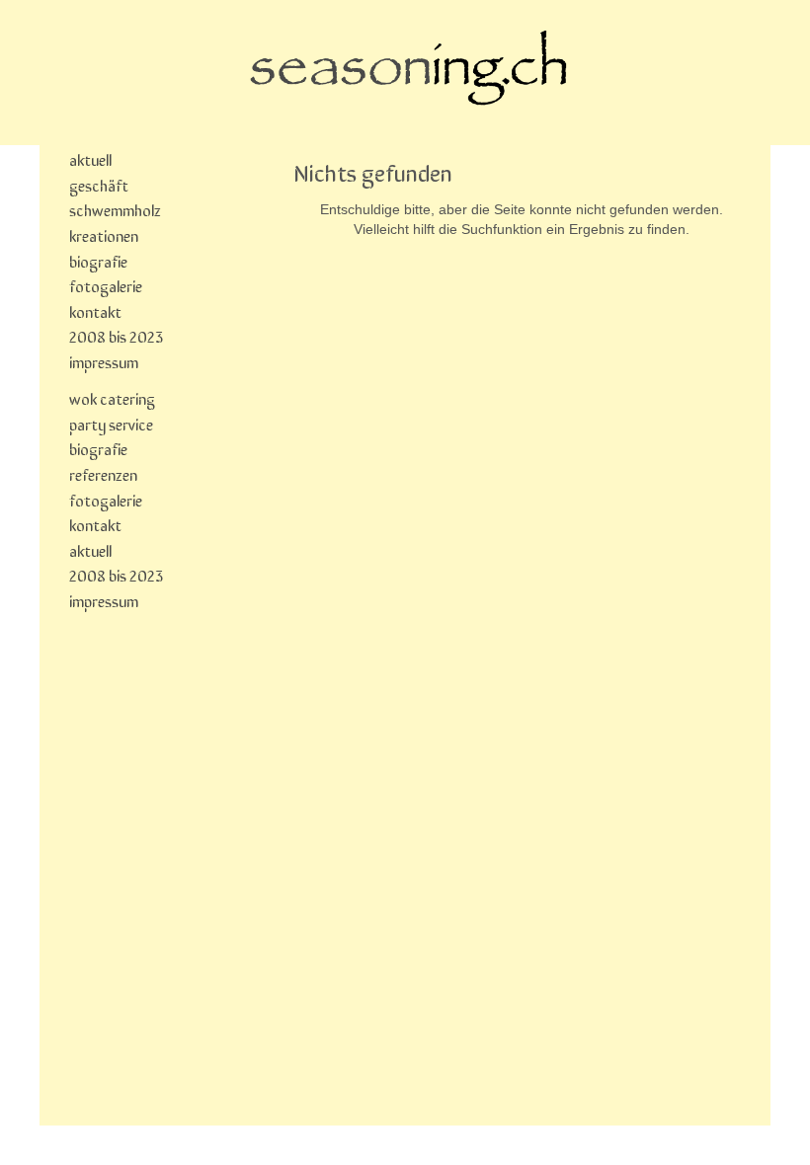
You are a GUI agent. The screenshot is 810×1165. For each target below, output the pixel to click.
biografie (98, 260)
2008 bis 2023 (116, 336)
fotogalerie (105, 285)
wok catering (112, 398)
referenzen (103, 474)
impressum (103, 361)
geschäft (98, 184)
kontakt (95, 311)
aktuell (90, 159)
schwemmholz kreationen (115, 222)
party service (111, 423)
